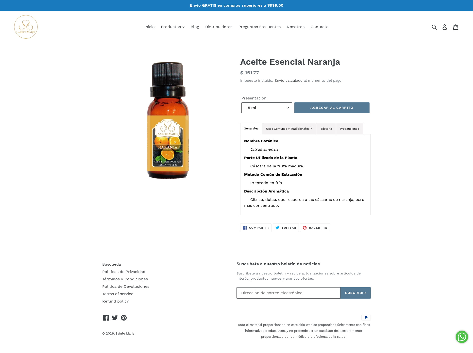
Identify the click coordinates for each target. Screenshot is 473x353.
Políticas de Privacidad (123, 271)
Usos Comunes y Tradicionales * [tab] (289, 128)
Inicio (149, 26)
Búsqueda (111, 264)
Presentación (254, 98)
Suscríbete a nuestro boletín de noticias (278, 263)
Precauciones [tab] (349, 128)
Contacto (320, 26)
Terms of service (117, 293)
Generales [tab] (251, 128)
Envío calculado (288, 80)
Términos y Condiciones (125, 279)
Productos (171, 26)
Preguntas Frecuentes (259, 26)
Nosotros (295, 26)
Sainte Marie (125, 333)
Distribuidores (218, 26)
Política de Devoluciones (125, 286)
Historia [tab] (326, 128)
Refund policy (115, 301)
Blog (195, 26)
